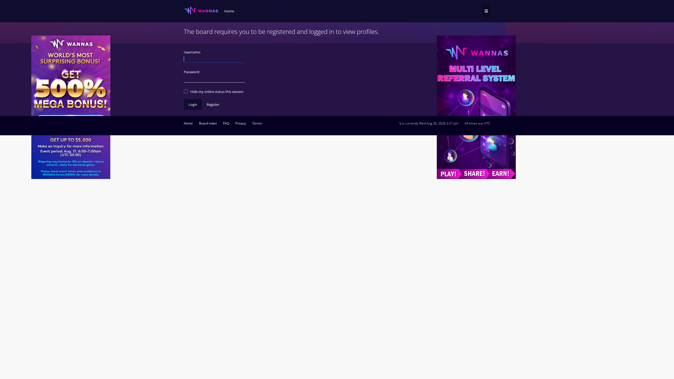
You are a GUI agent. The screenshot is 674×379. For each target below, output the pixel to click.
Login (193, 104)
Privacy (240, 123)
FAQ (226, 123)
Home (188, 123)
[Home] (201, 11)
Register (213, 104)
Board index (208, 123)
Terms (257, 123)
